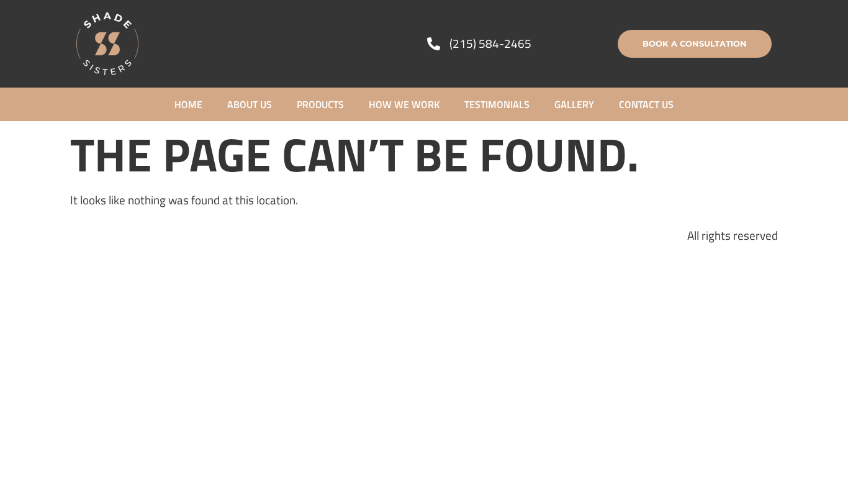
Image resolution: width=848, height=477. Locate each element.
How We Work (404, 104)
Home (188, 104)
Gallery (574, 104)
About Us (249, 104)
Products (320, 104)
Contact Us (646, 104)
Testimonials (497, 104)
